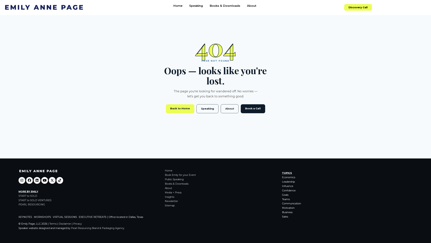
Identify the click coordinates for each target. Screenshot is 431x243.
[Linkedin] (37, 180)
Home (178, 5)
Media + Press (173, 192)
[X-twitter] (52, 180)
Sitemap (170, 205)
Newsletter (171, 201)
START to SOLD (28, 195)
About (251, 5)
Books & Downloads (225, 5)
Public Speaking (174, 179)
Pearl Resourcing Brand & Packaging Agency (97, 228)
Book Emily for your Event (180, 175)
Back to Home (180, 108)
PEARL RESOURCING (32, 204)
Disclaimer (65, 223)
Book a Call (253, 108)
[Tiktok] (59, 180)
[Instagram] (22, 180)
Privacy (77, 223)
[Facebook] (29, 180)
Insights (169, 196)
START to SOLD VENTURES (35, 200)
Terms (53, 223)
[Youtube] (44, 180)
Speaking (196, 5)
